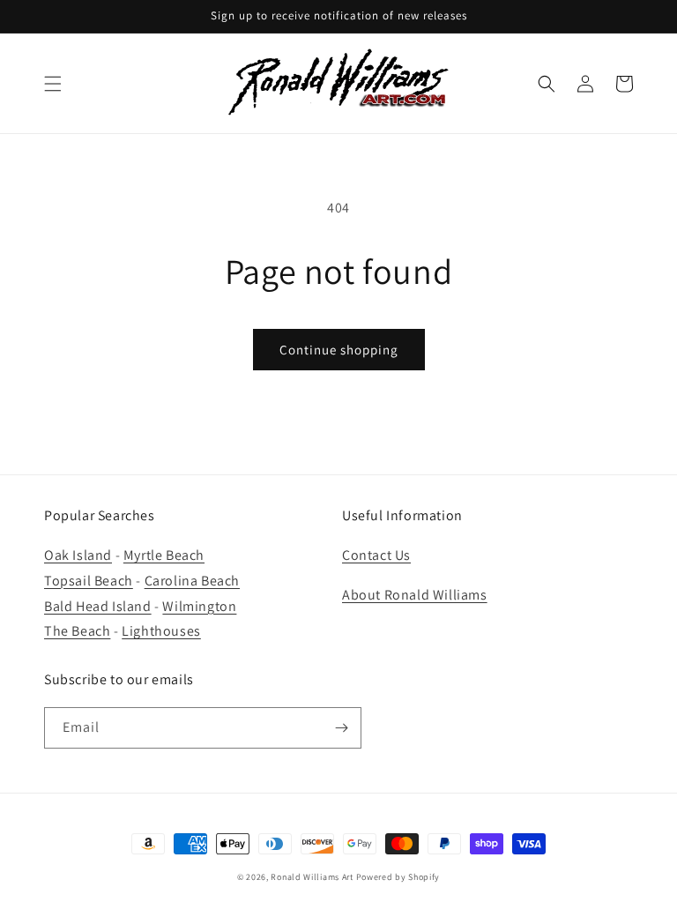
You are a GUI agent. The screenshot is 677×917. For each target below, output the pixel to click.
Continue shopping (338, 349)
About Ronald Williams (414, 594)
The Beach (77, 631)
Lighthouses (161, 631)
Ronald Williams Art (312, 877)
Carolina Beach (192, 580)
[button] (52, 83)
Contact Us (376, 555)
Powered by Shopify (398, 877)
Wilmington (199, 606)
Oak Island (78, 555)
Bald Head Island (98, 606)
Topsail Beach (88, 580)
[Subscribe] (341, 728)
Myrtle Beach (164, 555)
